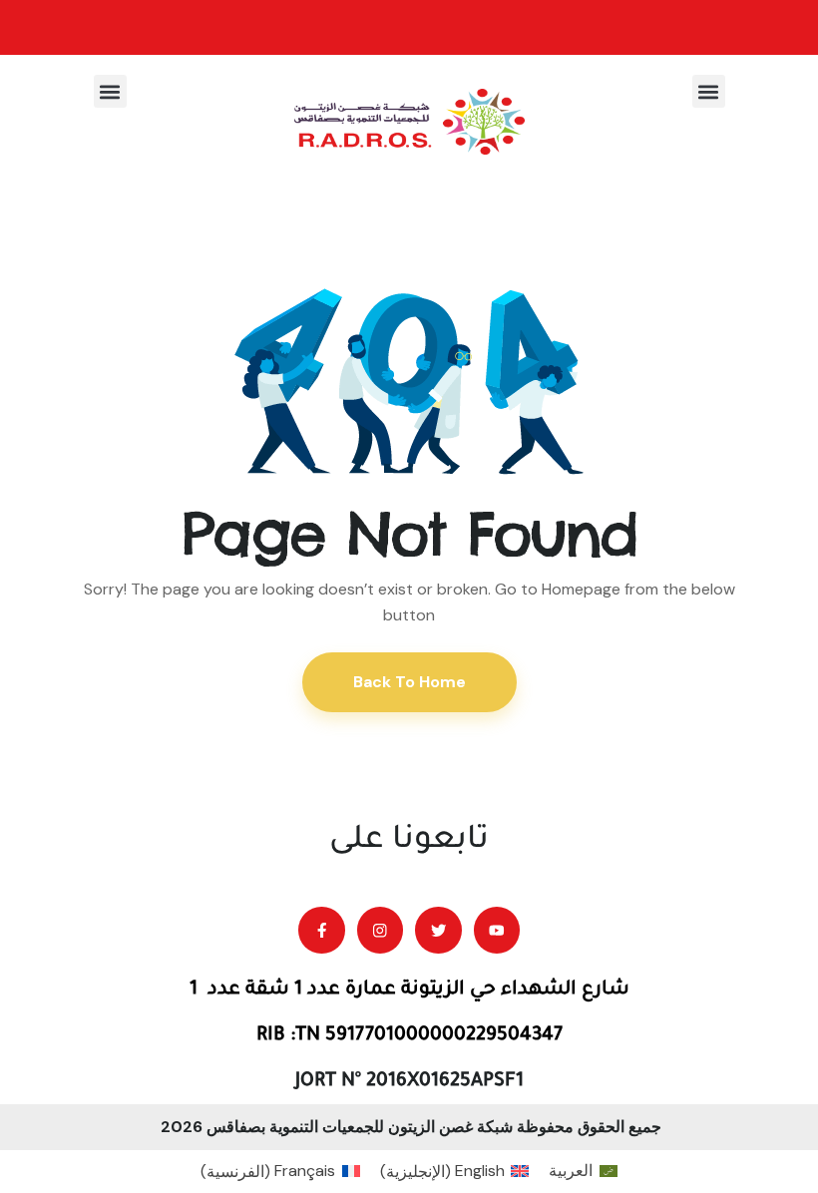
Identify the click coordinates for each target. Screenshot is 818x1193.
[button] (708, 91)
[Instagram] (380, 930)
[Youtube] (497, 930)
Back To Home (409, 681)
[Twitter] (438, 930)
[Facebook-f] (321, 930)
